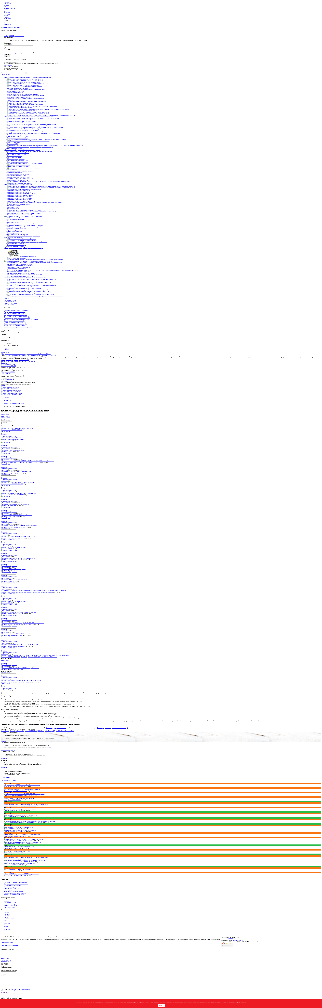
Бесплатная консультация (8, 750)
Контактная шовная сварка (15, 92)
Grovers (7, 731)
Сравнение (13, 436)
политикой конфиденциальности (236, 1002)
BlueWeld (58, 731)
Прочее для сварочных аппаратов (13, 322)
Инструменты (8, 890)
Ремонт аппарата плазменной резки (11, 394)
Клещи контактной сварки (15, 91)
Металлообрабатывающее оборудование (15, 893)
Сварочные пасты (13, 207)
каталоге (4, 721)
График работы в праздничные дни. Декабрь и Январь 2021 (18, 361)
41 (24, 312)
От (1, 333)
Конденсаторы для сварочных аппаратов (15, 315)
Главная (6, 2)
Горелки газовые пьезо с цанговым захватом (20, 171)
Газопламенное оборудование (12, 885)
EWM (46, 731)
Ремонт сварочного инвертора (9, 388)
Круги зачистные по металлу (16, 243)
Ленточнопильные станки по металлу (18, 267)
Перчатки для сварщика (14, 231)
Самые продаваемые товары (9, 780)
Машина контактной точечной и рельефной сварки (22, 94)
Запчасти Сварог (5, 417)
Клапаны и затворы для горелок (17, 175)
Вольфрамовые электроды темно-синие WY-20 (21, 201)
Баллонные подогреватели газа (16, 154)
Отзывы (6, 5)
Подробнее (4, 434)
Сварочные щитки (13, 222)
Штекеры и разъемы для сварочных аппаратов (17, 327)
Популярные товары (10, 300)
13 (25, 313)
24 (27, 325)
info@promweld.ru (238, 940)
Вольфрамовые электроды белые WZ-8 (19, 190)
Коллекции (7, 14)
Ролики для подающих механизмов (14, 324)
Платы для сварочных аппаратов (13, 321)
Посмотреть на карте (7, 942)
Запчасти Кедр (5, 414)
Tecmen (12, 731)
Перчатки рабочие (13, 233)
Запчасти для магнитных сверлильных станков (21, 273)
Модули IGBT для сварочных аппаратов (15, 316)
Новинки (6, 298)
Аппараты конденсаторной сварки (17, 88)
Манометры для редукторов (15, 159)
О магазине (7, 3)
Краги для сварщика (13, 230)
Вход (5, 23)
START (35, 731)
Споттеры (10, 100)
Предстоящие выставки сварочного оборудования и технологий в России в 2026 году (31, 355)
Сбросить (6, 349)
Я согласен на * (16, 989)
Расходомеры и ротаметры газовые (17, 162)
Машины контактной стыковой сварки (18, 97)
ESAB (31, 731)
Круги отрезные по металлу (15, 246)
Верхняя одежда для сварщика (16, 228)
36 (27, 310)
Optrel (16, 731)
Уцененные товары (9, 304)
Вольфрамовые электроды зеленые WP (19, 192)
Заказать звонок (19, 36)
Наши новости (5, 352)
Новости (6, 17)
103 (25, 322)
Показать (6, 348)
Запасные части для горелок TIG (17, 136)
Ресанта (27, 731)
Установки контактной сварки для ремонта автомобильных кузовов (27, 89)
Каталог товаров (5, 74)
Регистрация (7, 24)
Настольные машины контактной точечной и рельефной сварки (26, 98)
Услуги (6, 15)
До (19, 333)
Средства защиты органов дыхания (17, 234)
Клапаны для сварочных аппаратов (14, 313)
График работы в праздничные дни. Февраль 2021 (15, 360)
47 (31, 327)
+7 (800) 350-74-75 (9, 36)
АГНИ (72, 731)
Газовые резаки (12, 169)
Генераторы (100, 728)
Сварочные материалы (10, 887)
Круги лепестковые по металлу (16, 245)
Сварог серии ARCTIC (7, 373)
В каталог (3, 741)
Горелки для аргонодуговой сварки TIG (19, 119)
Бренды (6, 9)
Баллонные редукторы (14, 157)
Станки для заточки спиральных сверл (18, 271)
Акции (6, 6)
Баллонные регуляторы (14, 156)
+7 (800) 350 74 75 (6, 960)
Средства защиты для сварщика (13, 888)
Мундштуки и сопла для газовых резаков (20, 178)
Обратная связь (5, 958)
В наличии (19, 437)
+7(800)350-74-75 (231, 938)
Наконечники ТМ (12, 144)
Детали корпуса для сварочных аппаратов (16, 318)
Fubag (50, 731)
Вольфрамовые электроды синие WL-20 (19, 199)
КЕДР (53, 731)
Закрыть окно (8, 65)
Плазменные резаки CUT (15, 122)
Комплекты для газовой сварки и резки (18, 177)
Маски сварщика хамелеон (15, 219)
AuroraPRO (21, 731)
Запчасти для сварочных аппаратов (14, 894)
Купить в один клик (19, 990)
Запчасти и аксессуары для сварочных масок (20, 220)
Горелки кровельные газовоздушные (18, 174)
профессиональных (60, 728)
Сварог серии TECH (6, 381)
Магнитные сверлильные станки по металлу (20, 276)
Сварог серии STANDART (8, 366)
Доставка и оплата (9, 8)
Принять (161, 1005)
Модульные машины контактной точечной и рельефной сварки (25, 95)
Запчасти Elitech (5, 416)
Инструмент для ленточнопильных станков (20, 265)
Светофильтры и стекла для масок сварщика (20, 224)
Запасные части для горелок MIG (17, 135)
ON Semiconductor (12, 345)
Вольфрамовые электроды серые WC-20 (19, 196)
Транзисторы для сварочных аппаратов (15, 325)
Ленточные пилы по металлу (16, 268)
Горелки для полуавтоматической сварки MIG (21, 121)
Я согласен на (20, 53)
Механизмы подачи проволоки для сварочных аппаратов (20, 319)
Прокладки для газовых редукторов (17, 160)
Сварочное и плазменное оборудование (15, 882)
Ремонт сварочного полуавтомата (10, 391)
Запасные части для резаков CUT (17, 138)
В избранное (4, 437)
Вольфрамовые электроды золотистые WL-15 (21, 193)
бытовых (49, 728)
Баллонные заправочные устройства (18, 153)
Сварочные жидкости (14, 205)
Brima (63, 731)
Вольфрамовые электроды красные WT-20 (20, 195)
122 (26, 324)
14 (28, 316)
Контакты (7, 12)
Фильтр (3, 419)
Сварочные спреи (13, 208)
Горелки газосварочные (14, 172)
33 (29, 318)
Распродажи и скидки (10, 301)
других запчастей (69, 721)
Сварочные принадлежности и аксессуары (16, 884)
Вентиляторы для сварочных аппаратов (15, 310)
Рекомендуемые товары (11, 303)
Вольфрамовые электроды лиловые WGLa (19, 198)
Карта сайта (7, 18)
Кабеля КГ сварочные (13, 142)
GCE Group (41, 731)
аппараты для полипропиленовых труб (116, 728)
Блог (5, 11)
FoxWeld (67, 731)
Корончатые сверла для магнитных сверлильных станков (24, 274)
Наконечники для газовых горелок (17, 180)
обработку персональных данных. (23, 53)
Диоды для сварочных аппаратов (13, 312)
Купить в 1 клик (5, 436)
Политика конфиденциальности (10, 945)
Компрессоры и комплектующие (13, 891)
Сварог (9, 343)
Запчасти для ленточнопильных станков (19, 264)
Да (8, 337)
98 (23, 321)
